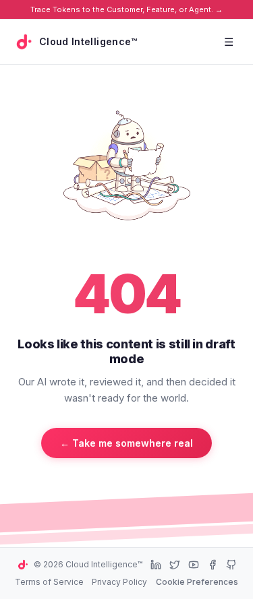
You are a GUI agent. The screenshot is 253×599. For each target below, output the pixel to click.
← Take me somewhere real (126, 443)
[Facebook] (212, 564)
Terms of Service (49, 582)
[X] (174, 564)
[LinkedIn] (155, 564)
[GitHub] (231, 564)
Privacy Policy (119, 582)
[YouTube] (193, 564)
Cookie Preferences (197, 582)
